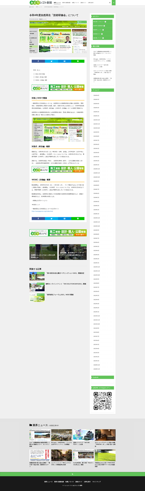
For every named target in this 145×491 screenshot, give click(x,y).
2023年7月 (96, 238)
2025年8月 (96, 136)
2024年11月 (96, 173)
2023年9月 (96, 230)
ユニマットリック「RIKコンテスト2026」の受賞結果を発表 (61, 463)
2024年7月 (96, 189)
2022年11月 (96, 271)
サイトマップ (97, 481)
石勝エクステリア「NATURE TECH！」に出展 (100, 65)
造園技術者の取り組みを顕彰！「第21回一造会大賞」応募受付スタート (102, 80)
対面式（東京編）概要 (40, 77)
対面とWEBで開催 (39, 74)
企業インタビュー (100, 21)
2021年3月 (96, 352)
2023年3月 (96, 254)
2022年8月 (96, 283)
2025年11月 (96, 124)
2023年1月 (96, 262)
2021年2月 (96, 356)
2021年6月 (96, 340)
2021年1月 (96, 360)
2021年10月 (96, 324)
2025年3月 (96, 156)
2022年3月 (96, 303)
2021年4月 (96, 348)
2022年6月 (96, 291)
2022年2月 (96, 307)
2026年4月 (96, 103)
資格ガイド (83, 2)
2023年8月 (96, 234)
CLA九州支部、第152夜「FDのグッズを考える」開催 (83, 463)
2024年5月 (96, 197)
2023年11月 (96, 222)
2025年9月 (96, 132)
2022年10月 (96, 275)
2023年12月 (96, 218)
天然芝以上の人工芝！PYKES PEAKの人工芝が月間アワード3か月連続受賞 (105, 464)
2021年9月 (96, 328)
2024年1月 (96, 213)
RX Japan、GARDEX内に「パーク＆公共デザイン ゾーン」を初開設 (102, 59)
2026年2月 (96, 111)
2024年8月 (96, 185)
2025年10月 (96, 128)
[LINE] (78, 61)
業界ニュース (57, 2)
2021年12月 (96, 316)
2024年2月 (96, 209)
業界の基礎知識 (66, 2)
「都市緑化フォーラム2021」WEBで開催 (59, 294)
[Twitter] (51, 61)
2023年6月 (96, 242)
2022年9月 (96, 279)
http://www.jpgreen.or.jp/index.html (42, 211)
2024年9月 (96, 181)
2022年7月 (96, 287)
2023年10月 (96, 226)
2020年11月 (96, 369)
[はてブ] (64, 61)
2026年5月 (96, 99)
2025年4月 (96, 152)
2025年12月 (96, 120)
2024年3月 (96, 205)
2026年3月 (96, 107)
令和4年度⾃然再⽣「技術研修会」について (53, 6)
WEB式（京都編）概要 (40, 80)
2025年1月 (96, 164)
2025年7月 (96, 140)
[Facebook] (38, 61)
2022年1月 (96, 311)
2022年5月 (96, 295)
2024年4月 (96, 201)
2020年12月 (96, 365)
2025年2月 (96, 160)
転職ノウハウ (75, 2)
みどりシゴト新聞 (77, 485)
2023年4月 (96, 250)
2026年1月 (96, 115)
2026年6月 (96, 95)
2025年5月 (96, 148)
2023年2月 (96, 258)
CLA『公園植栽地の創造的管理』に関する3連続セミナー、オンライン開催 (102, 53)
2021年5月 (96, 344)
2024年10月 (96, 177)
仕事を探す (91, 2)
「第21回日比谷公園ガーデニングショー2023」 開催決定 (65, 273)
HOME (32, 7)
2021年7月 (96, 336)
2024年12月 (96, 169)
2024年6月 (96, 193)
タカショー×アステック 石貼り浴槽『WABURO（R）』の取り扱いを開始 (102, 72)
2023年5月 (96, 246)
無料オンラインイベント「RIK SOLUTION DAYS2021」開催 (66, 284)
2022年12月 (96, 267)
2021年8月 (96, 332)
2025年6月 (96, 144)
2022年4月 (96, 299)
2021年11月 (96, 320)
